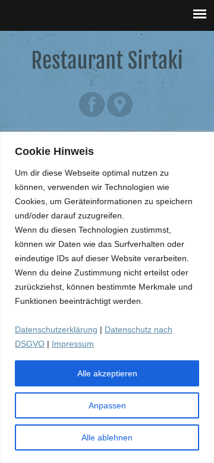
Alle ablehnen (107, 437)
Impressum (73, 343)
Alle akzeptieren (107, 373)
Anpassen (107, 405)
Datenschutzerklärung (56, 329)
